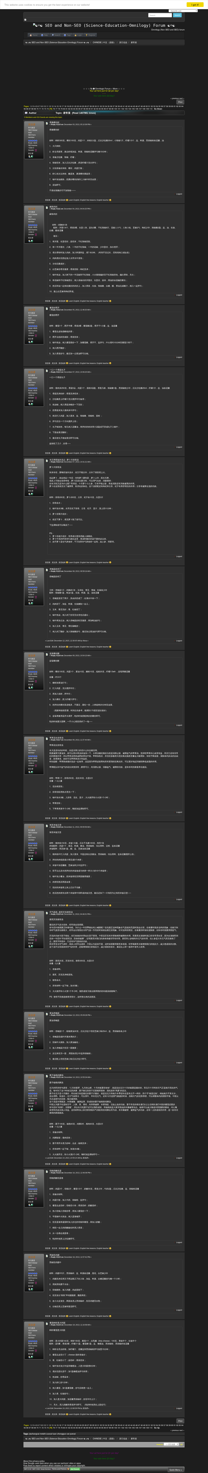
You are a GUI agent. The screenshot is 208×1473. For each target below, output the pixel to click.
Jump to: (159, 1444)
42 (126, 106)
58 (167, 106)
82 (69, 109)
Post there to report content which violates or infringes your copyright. (54, 1465)
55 (159, 106)
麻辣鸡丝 (53, 206)
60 (172, 106)
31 (98, 106)
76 (54, 109)
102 (122, 109)
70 (37, 109)
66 (27, 109)
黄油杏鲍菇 (54, 1013)
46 (137, 106)
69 (35, 109)
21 (73, 106)
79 (62, 109)
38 (116, 106)
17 (63, 106)
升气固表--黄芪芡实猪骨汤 (61, 912)
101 (119, 109)
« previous (175, 98)
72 (43, 109)
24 (81, 106)
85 (77, 109)
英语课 (31, 124)
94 (100, 109)
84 (74, 109)
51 (149, 106)
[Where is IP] (32, 156)
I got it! (195, 4)
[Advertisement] (104, 66)
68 (32, 109)
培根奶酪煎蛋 (55, 1170)
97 (107, 109)
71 (40, 109)
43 (129, 106)
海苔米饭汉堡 (55, 824)
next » (181, 98)
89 (87, 109)
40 (121, 106)
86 (79, 109)
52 (152, 106)
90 (90, 109)
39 (119, 106)
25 (83, 106)
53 (154, 106)
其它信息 (123, 42)
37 (114, 106)
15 (58, 106)
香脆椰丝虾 (54, 122)
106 (136, 109)
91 (92, 109)
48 (142, 106)
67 (30, 109)
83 (72, 109)
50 (147, 106)
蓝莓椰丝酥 (54, 653)
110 (150, 109)
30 (96, 106)
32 (101, 106)
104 (129, 109)
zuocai (49, 1433)
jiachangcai (34, 1433)
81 (67, 109)
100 (115, 109)
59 (170, 106)
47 (139, 106)
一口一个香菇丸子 (57, 369)
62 (177, 106)
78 (59, 109)
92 (95, 109)
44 (131, 106)
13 (52, 106)
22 (75, 106)
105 (133, 109)
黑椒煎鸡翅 (54, 1254)
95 (102, 109)
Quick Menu (175, 1469)
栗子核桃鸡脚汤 (56, 1075)
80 (64, 109)
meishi (43, 1433)
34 (106, 106)
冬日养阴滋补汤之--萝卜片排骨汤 (64, 459)
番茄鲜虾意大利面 (57, 1322)
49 (144, 106)
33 (103, 106)
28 (91, 106)
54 (157, 106)
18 (65, 106)
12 (50, 106)
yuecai (73, 1433)
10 (45, 106)
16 (60, 106)
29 (93, 106)
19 (68, 106)
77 (56, 109)
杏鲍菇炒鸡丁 (55, 568)
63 (180, 106)
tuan (55, 1433)
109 (147, 109)
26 (86, 106)
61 (175, 106)
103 (126, 109)
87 (82, 109)
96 (105, 109)
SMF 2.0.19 (27, 1469)
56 (162, 106)
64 (182, 106)
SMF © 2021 (36, 1469)
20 (70, 106)
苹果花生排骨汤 (56, 737)
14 (55, 106)
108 (143, 109)
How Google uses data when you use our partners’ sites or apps (52, 1463)
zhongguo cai (63, 1433)
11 (47, 106)
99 (112, 109)
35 (109, 106)
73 (45, 109)
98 (110, 109)
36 (111, 106)
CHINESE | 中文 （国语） (104, 42)
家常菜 (134, 42)
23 (78, 106)
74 (48, 109)
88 (84, 109)
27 (88, 106)
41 (124, 106)
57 (165, 106)
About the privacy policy (34, 1461)
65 (25, 109)
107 (140, 109)
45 (134, 106)
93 (97, 109)
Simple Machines (46, 1469)
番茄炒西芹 (54, 307)
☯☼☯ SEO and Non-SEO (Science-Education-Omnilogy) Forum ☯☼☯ (57, 42)
